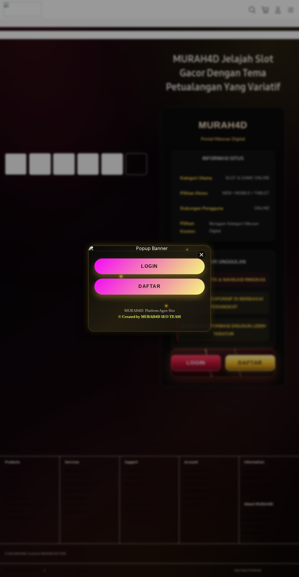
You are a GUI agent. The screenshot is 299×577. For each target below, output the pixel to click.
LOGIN (149, 266)
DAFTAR (149, 286)
